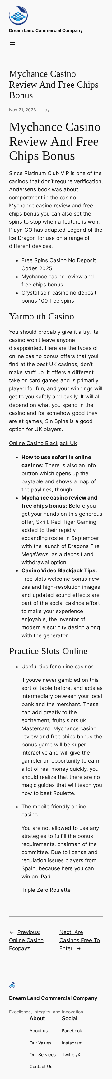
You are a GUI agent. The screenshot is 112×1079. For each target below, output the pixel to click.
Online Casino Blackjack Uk (43, 443)
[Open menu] (12, 43)
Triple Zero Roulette (46, 890)
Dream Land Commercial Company (46, 30)
